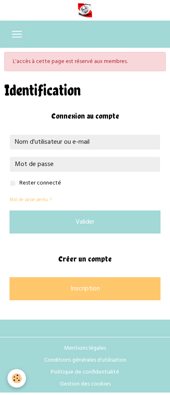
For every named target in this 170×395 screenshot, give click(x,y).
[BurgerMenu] (17, 34)
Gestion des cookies (85, 384)
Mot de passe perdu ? (30, 199)
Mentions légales (85, 348)
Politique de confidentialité (85, 372)
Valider (85, 222)
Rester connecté (40, 183)
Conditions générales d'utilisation (85, 360)
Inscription (85, 288)
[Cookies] (16, 378)
